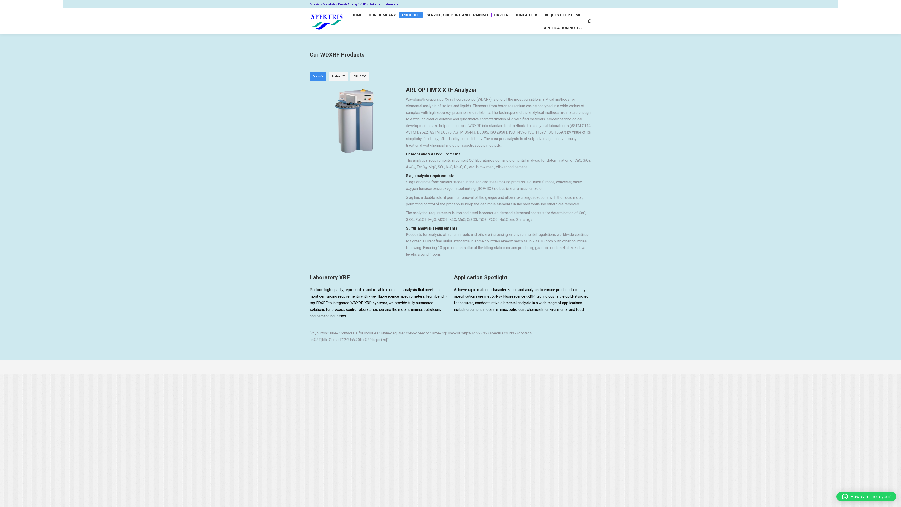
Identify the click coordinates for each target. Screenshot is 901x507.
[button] (866, 496)
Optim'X (318, 76)
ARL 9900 (359, 76)
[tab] (318, 76)
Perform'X (338, 76)
